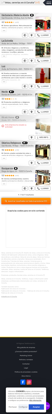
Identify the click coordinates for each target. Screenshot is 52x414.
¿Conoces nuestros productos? (26, 351)
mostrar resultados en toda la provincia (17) (27, 201)
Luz (3, 66)
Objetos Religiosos (11, 143)
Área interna (26, 376)
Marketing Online (26, 355)
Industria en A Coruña (9, 296)
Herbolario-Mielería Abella (15, 15)
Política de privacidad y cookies (26, 372)
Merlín (5, 91)
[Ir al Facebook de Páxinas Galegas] (22, 382)
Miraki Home (8, 117)
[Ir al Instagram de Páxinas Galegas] (29, 382)
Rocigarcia (7, 168)
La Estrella (7, 40)
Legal (26, 368)
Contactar (26, 364)
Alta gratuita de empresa (26, 347)
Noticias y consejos (26, 360)
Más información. (35, 400)
